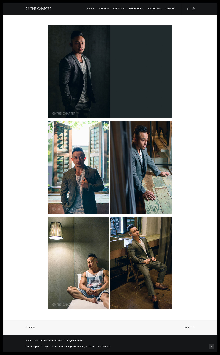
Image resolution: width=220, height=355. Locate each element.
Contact (170, 8)
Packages (135, 8)
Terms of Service (97, 346)
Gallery (117, 8)
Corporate (154, 8)
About (102, 8)
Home (90, 8)
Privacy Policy (79, 346)
